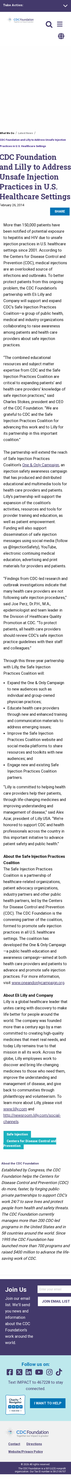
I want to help (47, 1403)
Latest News (25, 133)
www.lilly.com (15, 1109)
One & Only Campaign (40, 465)
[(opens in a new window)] (10, 1372)
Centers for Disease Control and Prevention (29, 1143)
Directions (34, 1444)
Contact (14, 1444)
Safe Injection (17, 1134)
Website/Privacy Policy (25, 1452)
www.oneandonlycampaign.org (38, 982)
